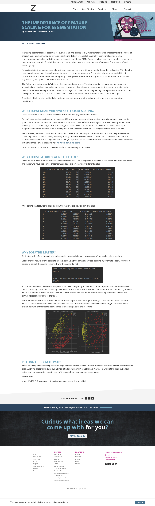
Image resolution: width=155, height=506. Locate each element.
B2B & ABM (57, 454)
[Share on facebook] (86, 398)
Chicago (77, 454)
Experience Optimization (62, 480)
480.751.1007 (110, 460)
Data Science (58, 456)
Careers (127, 2)
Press (34, 471)
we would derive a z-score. (68, 142)
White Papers (77, 2)
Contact (127, 9)
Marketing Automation (61, 478)
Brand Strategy (58, 461)
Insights (103, 2)
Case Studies (88, 9)
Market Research (59, 466)
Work (75, 9)
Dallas (77, 461)
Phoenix (77, 459)
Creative (56, 459)
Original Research (38, 466)
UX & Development (60, 468)
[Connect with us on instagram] (109, 464)
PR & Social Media (59, 471)
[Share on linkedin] (92, 398)
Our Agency (36, 459)
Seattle (77, 464)
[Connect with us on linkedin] (116, 464)
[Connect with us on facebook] (106, 464)
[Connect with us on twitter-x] (113, 464)
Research (115, 2)
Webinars (91, 2)
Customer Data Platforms (61, 473)
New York (78, 456)
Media (56, 464)
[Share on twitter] (89, 398)
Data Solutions (58, 475)
